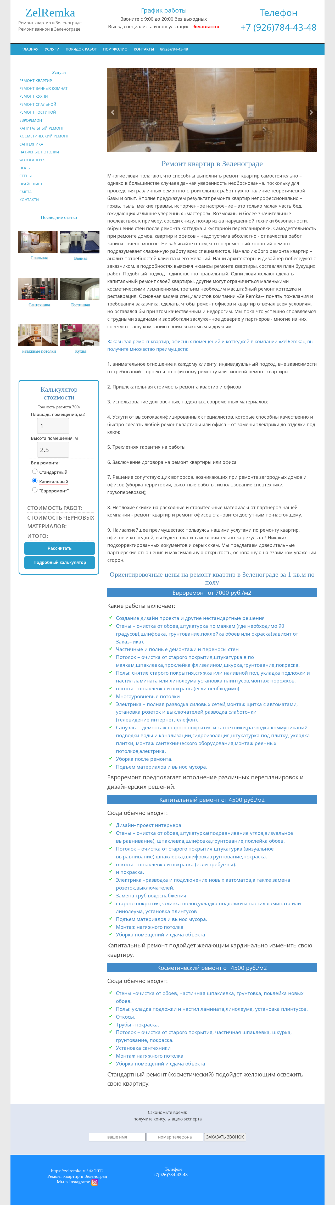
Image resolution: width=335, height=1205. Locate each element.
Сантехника (39, 305)
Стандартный (53, 472)
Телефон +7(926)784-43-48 (170, 1172)
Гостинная (80, 305)
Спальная (39, 258)
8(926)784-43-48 (174, 49)
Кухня (80, 351)
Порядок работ (81, 49)
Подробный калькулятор (60, 562)
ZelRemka (50, 12)
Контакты (144, 49)
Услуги (52, 49)
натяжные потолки (39, 351)
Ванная (80, 258)
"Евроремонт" (54, 491)
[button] (112, 112)
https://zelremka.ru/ (69, 1170)
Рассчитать (60, 548)
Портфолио (115, 49)
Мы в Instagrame (74, 1181)
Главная (29, 49)
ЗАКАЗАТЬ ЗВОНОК (225, 1137)
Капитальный (53, 482)
